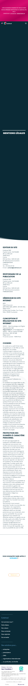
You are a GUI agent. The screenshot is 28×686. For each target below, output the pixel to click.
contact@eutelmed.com (15, 268)
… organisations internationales (10, 658)
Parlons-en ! (14, 575)
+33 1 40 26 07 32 (13, 13)
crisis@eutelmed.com (21, 13)
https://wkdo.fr (7, 330)
